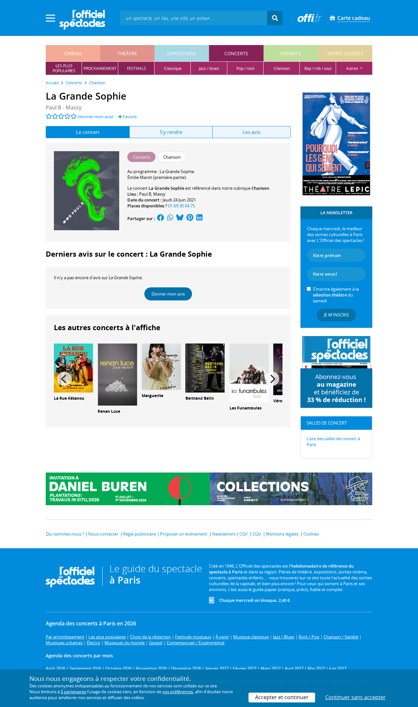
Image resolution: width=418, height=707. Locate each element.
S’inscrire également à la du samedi (336, 295)
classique (173, 68)
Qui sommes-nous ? (65, 534)
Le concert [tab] (87, 132)
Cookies (311, 534)
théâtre (127, 53)
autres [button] (352, 68)
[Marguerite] (161, 366)
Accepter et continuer (282, 697)
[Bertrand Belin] (205, 367)
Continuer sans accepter (355, 697)
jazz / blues (209, 68)
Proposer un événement (183, 534)
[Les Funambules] (249, 372)
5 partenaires (73, 692)
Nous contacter (103, 534)
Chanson (260, 188)
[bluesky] (180, 218)
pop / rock (245, 68)
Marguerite (152, 395)
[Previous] (64, 379)
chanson (282, 68)
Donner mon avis (168, 294)
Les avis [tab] (251, 132)
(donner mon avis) (95, 117)
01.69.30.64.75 (181, 206)
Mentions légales (282, 534)
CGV (243, 534)
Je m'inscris (336, 315)
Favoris (129, 117)
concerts (236, 53)
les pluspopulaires (64, 68)
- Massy (64, 107)
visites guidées (345, 53)
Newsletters (223, 534)
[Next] (272, 379)
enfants (291, 53)
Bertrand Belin (199, 398)
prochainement (100, 68)
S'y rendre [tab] (171, 132)
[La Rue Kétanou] (73, 367)
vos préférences (177, 692)
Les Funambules (246, 408)
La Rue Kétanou (69, 398)
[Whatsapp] (170, 218)
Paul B (145, 194)
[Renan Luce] (117, 374)
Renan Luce (109, 411)
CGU (256, 534)
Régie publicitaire (139, 534)
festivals (136, 68)
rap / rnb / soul (317, 68)
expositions (181, 53)
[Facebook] (160, 218)
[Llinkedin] (199, 218)
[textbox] (193, 18)
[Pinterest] (189, 218)
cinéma (73, 53)
